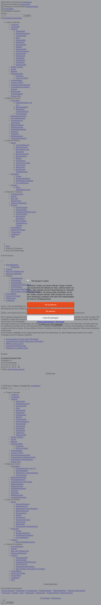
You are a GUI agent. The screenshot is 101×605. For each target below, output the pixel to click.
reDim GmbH (58, 324)
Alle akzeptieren (50, 305)
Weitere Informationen (45, 322)
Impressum (60, 322)
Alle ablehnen (50, 311)
